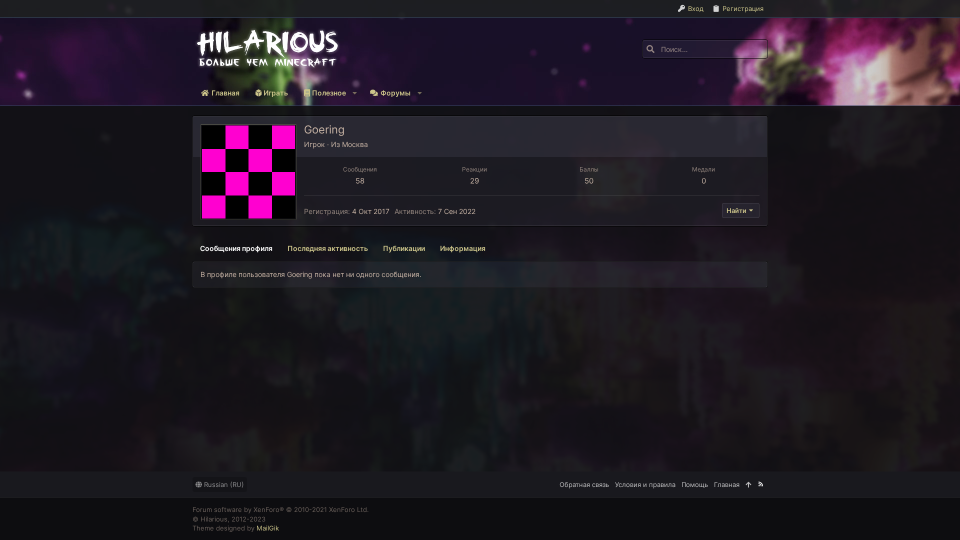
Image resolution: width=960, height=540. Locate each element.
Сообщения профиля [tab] (236, 248)
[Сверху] (748, 484)
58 (360, 181)
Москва (355, 144)
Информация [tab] (463, 248)
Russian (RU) (223, 484)
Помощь (695, 484)
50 (589, 181)
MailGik (267, 528)
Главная (727, 484)
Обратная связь (584, 484)
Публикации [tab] (404, 248)
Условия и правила (645, 484)
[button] (329, 93)
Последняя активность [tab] (328, 248)
